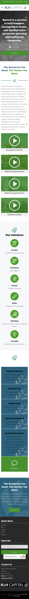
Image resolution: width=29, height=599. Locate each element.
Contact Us (4, 535)
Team (2, 527)
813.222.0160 (9, 576)
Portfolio (3, 530)
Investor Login (19, 1)
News (2, 532)
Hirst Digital (17, 596)
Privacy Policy (23, 594)
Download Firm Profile (8, 1)
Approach (3, 525)
